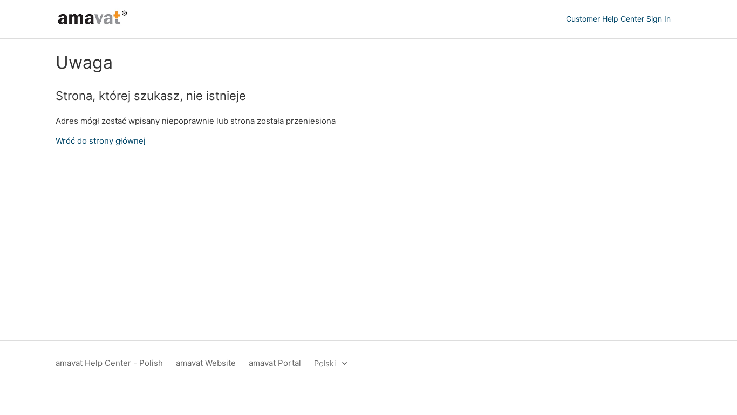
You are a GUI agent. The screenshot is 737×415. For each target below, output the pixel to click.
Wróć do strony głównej (101, 141)
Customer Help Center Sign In (618, 18)
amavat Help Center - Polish (109, 363)
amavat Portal (275, 363)
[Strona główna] (92, 24)
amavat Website (206, 363)
